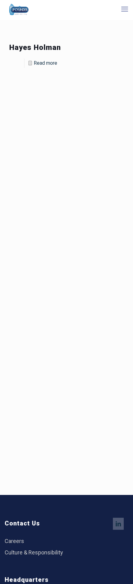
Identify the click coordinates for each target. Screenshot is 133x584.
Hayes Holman (35, 47)
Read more (45, 63)
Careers (14, 541)
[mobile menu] (124, 9)
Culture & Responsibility (34, 552)
